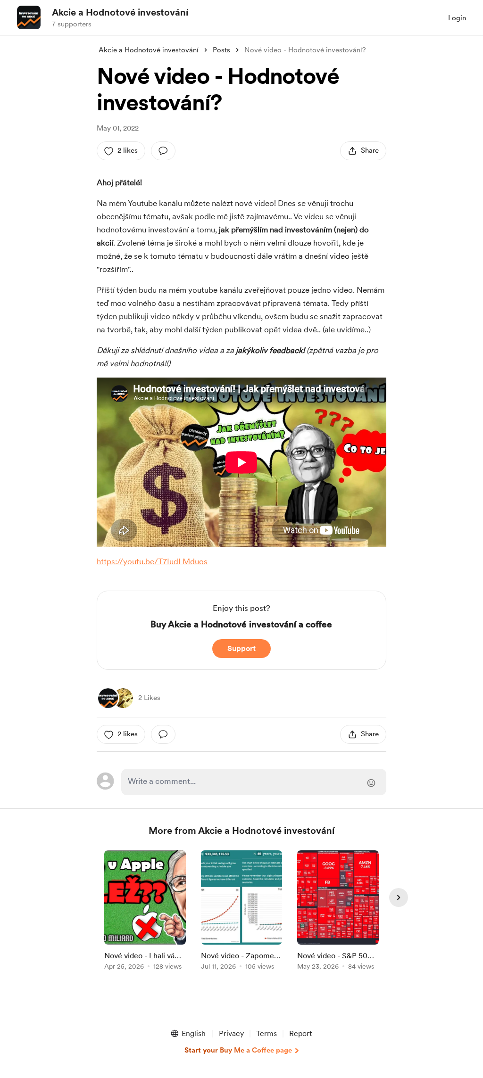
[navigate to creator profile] (29, 17)
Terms (266, 1033)
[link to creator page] (108, 698)
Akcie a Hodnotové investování (120, 12)
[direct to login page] (253, 782)
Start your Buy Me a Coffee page (238, 1050)
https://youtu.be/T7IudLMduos (152, 561)
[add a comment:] (163, 150)
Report (300, 1033)
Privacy (231, 1033)
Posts (221, 50)
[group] (145, 912)
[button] (187, 1033)
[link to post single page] (145, 912)
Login (457, 18)
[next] (398, 897)
